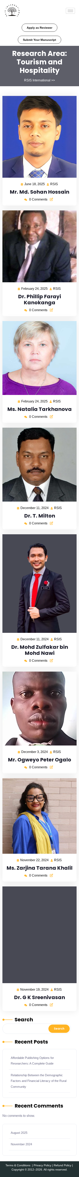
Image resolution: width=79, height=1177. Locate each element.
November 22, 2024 (34, 859)
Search (24, 1019)
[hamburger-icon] (70, 11)
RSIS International (37, 80)
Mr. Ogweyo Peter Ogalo (39, 759)
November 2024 (21, 1144)
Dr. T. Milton (39, 515)
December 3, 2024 (34, 751)
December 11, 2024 (34, 507)
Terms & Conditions (17, 1165)
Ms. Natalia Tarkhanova (39, 409)
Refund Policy (62, 1165)
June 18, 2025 (34, 183)
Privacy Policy (42, 1165)
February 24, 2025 (34, 288)
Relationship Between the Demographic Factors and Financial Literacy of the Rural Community (38, 1080)
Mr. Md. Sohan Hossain (39, 191)
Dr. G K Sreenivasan (39, 997)
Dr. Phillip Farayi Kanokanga (39, 299)
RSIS (54, 183)
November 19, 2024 (34, 989)
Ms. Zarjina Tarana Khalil (39, 867)
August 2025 (19, 1132)
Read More (38, 137)
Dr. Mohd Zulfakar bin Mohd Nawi (39, 650)
